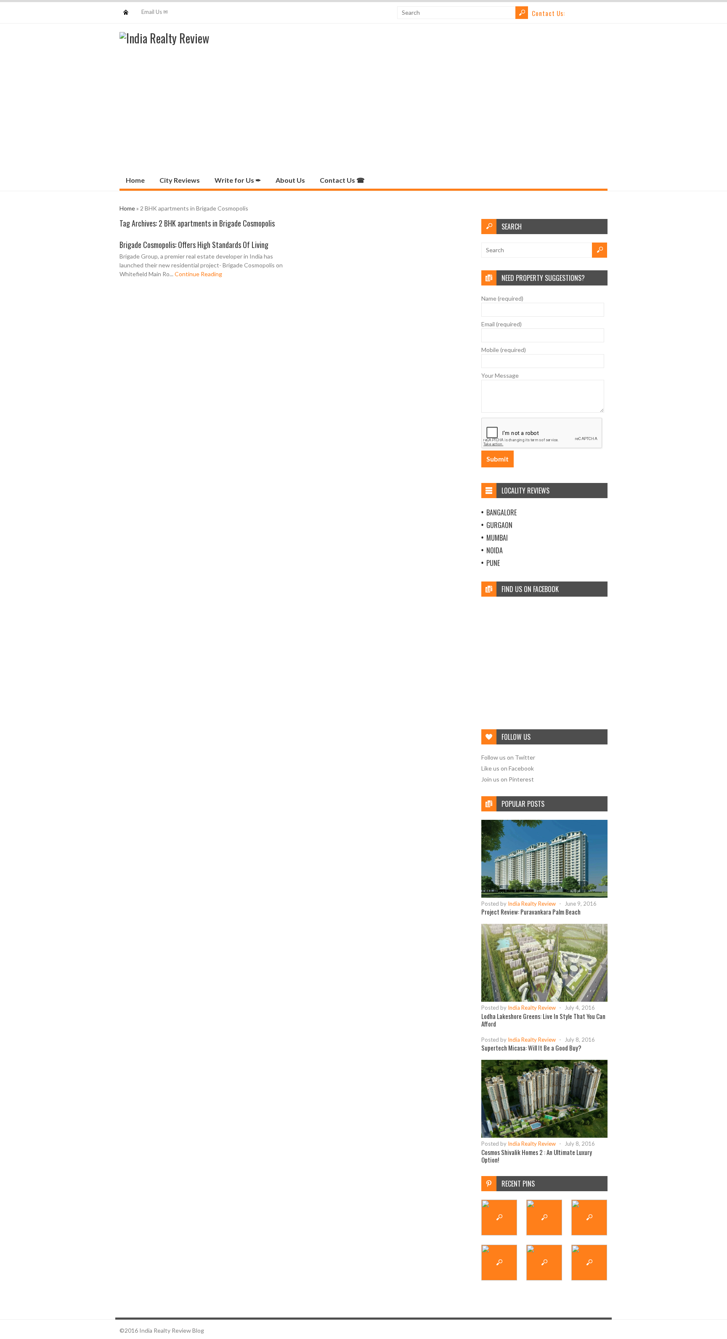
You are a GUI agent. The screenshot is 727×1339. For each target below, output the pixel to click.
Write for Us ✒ (238, 180)
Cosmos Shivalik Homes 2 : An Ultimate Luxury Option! (536, 1155)
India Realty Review (532, 903)
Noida (494, 550)
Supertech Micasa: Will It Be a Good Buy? (531, 1047)
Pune (493, 563)
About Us (290, 180)
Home (125, 8)
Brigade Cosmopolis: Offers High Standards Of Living (193, 244)
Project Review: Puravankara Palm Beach (531, 911)
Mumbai (497, 538)
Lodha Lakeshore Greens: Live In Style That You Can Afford (543, 1019)
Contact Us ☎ (342, 180)
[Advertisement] (363, 108)
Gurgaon (499, 525)
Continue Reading (198, 273)
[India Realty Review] (164, 38)
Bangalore (501, 512)
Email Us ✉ (154, 11)
